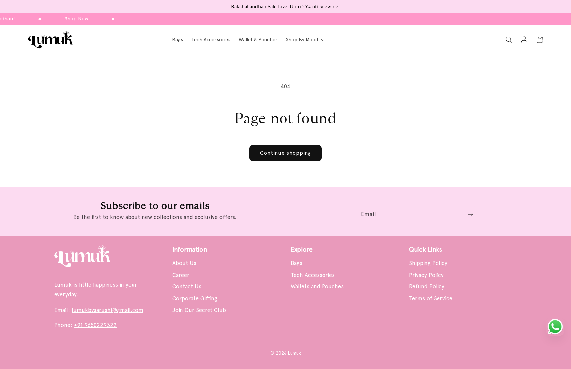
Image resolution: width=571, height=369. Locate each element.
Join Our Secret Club (199, 310)
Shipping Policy (428, 263)
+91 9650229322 (95, 325)
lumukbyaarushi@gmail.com (107, 310)
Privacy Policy (426, 275)
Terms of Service (430, 298)
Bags (296, 263)
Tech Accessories (313, 275)
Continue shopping (285, 153)
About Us (184, 263)
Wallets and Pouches (317, 286)
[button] (304, 40)
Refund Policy (426, 286)
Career (180, 275)
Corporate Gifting (194, 298)
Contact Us (186, 286)
